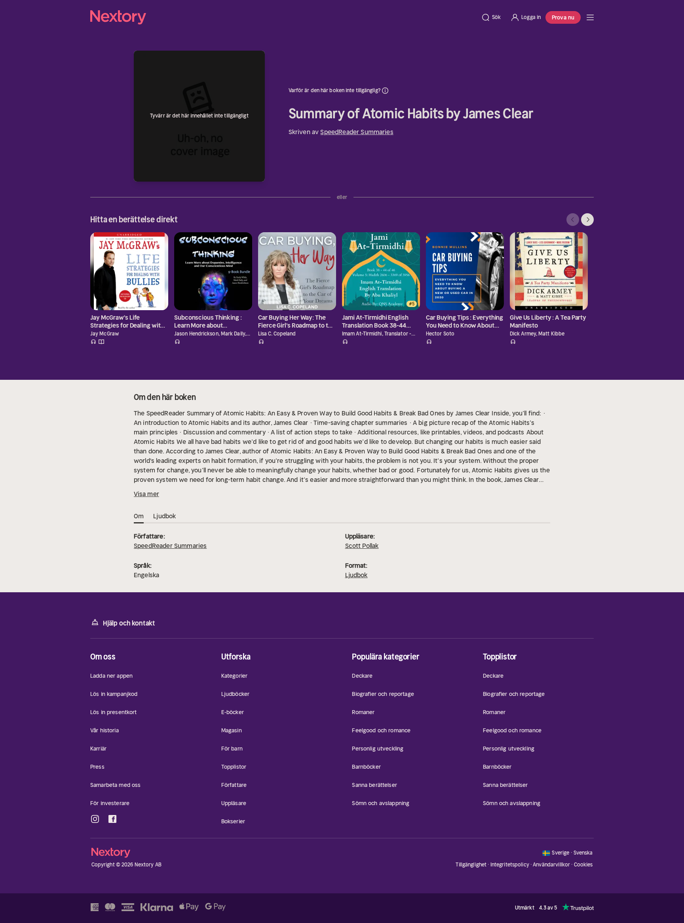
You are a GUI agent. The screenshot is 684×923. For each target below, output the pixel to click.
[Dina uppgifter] (385, 90)
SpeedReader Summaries (356, 132)
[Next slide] (587, 219)
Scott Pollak (362, 546)
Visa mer (146, 494)
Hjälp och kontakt (129, 623)
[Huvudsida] (590, 17)
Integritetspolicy (509, 864)
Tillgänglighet (471, 864)
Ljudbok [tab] (164, 516)
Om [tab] (139, 516)
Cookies (583, 865)
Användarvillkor (551, 864)
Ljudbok (356, 575)
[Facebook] (112, 819)
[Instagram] (95, 819)
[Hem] (283, 17)
